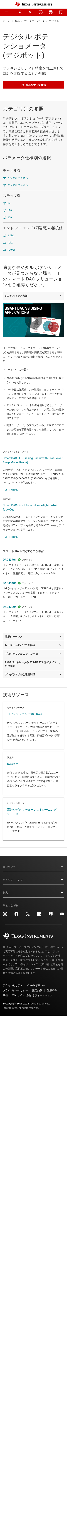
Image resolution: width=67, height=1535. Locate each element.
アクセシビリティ (13, 985)
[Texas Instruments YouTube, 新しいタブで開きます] (62, 915)
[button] (6, 12)
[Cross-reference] (31, 12)
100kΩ (11, 249)
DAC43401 (9, 583)
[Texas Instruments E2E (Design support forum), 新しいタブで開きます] (50, 915)
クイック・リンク (13, 879)
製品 (17, 21)
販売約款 (37, 990)
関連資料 (33, 773)
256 (10, 217)
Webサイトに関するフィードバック (32, 995)
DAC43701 (9, 559)
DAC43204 (9, 607)
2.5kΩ (11, 235)
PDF (5, 489)
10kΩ (10, 242)
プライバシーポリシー (15, 990)
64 (9, 203)
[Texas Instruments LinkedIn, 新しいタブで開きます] (39, 915)
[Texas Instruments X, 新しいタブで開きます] (28, 915)
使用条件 (52, 990)
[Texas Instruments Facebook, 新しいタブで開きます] (16, 915)
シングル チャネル (18, 178)
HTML (14, 489)
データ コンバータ (34, 21)
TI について (9, 866)
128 (10, 210)
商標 (5, 995)
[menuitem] (21, 12)
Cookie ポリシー (36, 985)
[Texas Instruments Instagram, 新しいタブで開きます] (5, 915)
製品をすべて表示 (36, 85)
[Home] (33, 4)
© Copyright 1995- (16, 1003)
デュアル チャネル (18, 185)
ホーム (6, 21)
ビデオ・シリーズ (33, 725)
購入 (5, 892)
